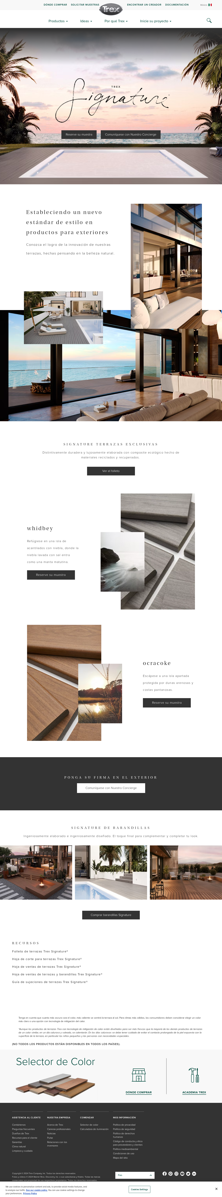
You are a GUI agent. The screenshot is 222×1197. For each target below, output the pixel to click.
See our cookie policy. (37, 1190)
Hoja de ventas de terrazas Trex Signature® (46, 966)
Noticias (51, 1133)
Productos (57, 21)
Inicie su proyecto (154, 21)
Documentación (177, 5)
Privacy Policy (30, 1193)
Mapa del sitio (120, 1158)
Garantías (17, 1142)
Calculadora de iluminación (94, 1129)
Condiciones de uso (123, 1153)
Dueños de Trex (20, 1133)
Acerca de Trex (55, 1125)
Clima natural (19, 1146)
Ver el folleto (110, 471)
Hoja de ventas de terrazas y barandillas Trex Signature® (57, 974)
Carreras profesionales (58, 1129)
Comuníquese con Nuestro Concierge (130, 134)
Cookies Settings (139, 1189)
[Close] (216, 1189)
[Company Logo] (111, 9)
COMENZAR (87, 1117)
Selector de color (89, 1125)
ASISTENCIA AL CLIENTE (26, 1117)
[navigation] (111, 5)
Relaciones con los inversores (57, 1143)
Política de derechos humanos (124, 1135)
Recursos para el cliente (24, 1138)
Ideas (84, 21)
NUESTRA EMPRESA (58, 1117)
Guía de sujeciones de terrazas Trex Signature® (50, 982)
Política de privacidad (124, 1125)
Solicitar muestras (85, 5)
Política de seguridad (124, 1129)
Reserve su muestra (79, 134)
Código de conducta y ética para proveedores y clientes (127, 1143)
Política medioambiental (125, 1149)
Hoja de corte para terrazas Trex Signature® (47, 959)
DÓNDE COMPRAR (55, 5)
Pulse (50, 1138)
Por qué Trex (115, 21)
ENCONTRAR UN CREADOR (144, 5)
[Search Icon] (209, 20)
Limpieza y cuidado (22, 1151)
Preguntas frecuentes (23, 1129)
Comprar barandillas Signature (111, 915)
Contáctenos (18, 1125)
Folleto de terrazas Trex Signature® (40, 951)
